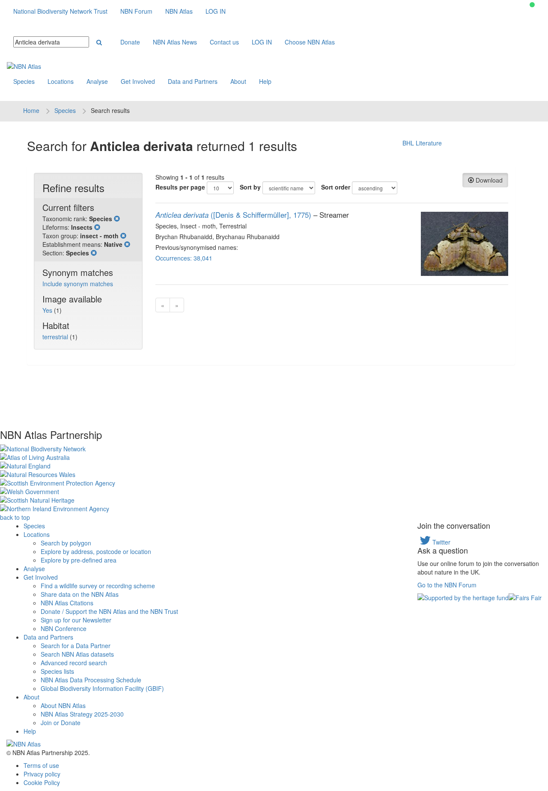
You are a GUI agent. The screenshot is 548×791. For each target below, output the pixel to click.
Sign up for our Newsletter (76, 620)
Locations (61, 81)
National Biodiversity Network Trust (60, 11)
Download (488, 180)
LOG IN (216, 11)
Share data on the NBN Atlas (80, 594)
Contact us (224, 42)
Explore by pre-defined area (78, 560)
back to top (15, 517)
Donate (130, 42)
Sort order (335, 187)
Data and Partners (192, 81)
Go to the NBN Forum (447, 585)
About (238, 81)
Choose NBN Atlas (310, 42)
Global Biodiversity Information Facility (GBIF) (102, 688)
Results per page (180, 187)
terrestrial (56, 336)
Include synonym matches (77, 283)
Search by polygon (66, 543)
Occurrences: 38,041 (183, 258)
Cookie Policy (42, 782)
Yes (48, 310)
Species (24, 81)
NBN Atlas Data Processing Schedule (91, 679)
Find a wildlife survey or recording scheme (98, 585)
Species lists (57, 671)
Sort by (250, 187)
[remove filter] (117, 218)
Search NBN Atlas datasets (77, 654)
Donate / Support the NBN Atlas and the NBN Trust (109, 611)
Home (31, 110)
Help (265, 81)
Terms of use (41, 765)
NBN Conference (63, 628)
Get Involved (138, 81)
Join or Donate (60, 722)
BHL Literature (422, 143)
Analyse (97, 81)
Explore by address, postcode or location (96, 551)
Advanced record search (74, 662)
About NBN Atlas (63, 705)
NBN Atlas (179, 11)
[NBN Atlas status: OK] (532, 4)
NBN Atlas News (175, 42)
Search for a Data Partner (75, 645)
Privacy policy (42, 774)
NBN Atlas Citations (67, 602)
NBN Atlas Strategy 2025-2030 (82, 714)
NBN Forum (136, 11)
